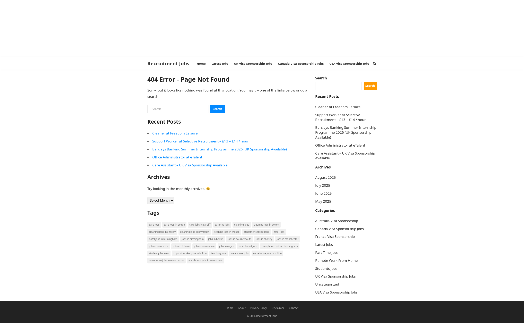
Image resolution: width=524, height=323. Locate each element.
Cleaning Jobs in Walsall (226, 232)
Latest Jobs (324, 244)
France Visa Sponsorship (335, 236)
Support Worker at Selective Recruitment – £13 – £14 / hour (200, 141)
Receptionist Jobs (247, 246)
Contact (293, 308)
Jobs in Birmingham (193, 239)
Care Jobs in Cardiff (199, 224)
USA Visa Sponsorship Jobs (336, 292)
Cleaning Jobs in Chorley (162, 232)
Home (229, 308)
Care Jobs (154, 224)
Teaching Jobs (218, 253)
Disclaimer (278, 308)
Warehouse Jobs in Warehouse (205, 260)
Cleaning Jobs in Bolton (266, 224)
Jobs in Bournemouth (239, 239)
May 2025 (323, 201)
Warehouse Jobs (240, 253)
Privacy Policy (258, 308)
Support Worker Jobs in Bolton (190, 253)
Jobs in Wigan (226, 246)
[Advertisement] (123, 28)
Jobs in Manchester (287, 239)
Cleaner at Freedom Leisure (175, 133)
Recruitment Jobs (168, 63)
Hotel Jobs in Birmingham (163, 239)
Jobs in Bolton (215, 239)
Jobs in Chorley (264, 239)
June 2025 (323, 193)
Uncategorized (327, 284)
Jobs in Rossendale (204, 246)
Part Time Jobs (326, 252)
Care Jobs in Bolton (174, 224)
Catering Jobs (222, 224)
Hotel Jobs (279, 232)
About (242, 308)
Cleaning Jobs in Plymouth (194, 232)
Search (321, 78)
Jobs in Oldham (181, 246)
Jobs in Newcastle (158, 246)
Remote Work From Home (336, 260)
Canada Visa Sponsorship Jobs (339, 228)
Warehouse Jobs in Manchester (166, 260)
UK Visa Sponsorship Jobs (335, 276)
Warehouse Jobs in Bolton (267, 253)
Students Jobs (326, 268)
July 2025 (322, 185)
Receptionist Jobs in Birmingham (280, 246)
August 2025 (325, 177)
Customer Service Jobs (256, 232)
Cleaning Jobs (241, 224)
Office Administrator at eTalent (177, 157)
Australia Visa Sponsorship (336, 220)
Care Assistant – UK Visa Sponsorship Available (190, 165)
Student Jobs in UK (159, 253)
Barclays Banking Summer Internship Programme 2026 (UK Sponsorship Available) (219, 149)
